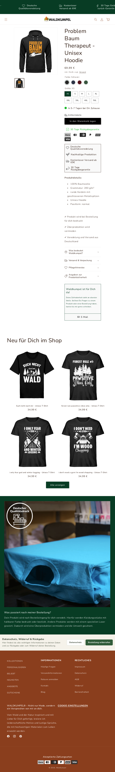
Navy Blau (73, 82)
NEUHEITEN (13, 680)
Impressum (80, 666)
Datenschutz (75, 642)
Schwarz (67, 82)
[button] (6, 19)
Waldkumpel (61, 768)
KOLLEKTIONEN (15, 661)
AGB (77, 679)
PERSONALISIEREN (16, 667)
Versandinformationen (51, 673)
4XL (86, 100)
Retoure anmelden (49, 679)
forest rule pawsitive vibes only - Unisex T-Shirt (82, 406)
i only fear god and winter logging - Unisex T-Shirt (32, 472)
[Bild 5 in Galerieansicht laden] (19, 83)
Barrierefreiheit (82, 692)
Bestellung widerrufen (99, 642)
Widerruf (79, 685)
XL (96, 93)
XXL (68, 100)
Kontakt (44, 685)
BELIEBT (11, 673)
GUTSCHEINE (13, 692)
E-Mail (84, 317)
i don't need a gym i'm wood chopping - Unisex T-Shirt (83, 472)
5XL (94, 100)
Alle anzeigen (57, 485)
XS (67, 93)
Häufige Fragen (48, 666)
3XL (77, 100)
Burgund (79, 82)
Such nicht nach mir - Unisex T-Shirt (32, 406)
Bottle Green (85, 82)
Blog (43, 692)
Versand (82, 72)
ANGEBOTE (12, 686)
